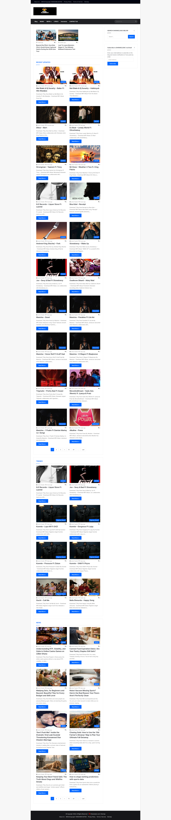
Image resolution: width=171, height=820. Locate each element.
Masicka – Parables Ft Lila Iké (82, 317)
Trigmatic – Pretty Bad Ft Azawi (49, 391)
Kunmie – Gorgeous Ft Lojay (81, 526)
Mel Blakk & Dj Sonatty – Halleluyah (84, 88)
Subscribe (113, 63)
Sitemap (86, 1)
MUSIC (42, 21)
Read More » (42, 102)
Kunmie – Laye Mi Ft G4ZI (47, 526)
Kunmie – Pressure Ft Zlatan (48, 563)
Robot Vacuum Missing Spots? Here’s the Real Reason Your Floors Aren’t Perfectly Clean (84, 693)
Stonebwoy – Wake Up (79, 243)
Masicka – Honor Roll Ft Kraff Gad (50, 354)
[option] (46, 41)
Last (83, 449)
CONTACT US (73, 21)
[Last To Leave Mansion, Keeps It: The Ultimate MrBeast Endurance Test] (68, 35)
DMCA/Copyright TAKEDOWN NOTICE (51, 1)
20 (73, 449)
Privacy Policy (67, 1)
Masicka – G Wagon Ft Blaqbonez (84, 354)
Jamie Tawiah (41, 86)
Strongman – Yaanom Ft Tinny (49, 167)
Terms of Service (78, 1)
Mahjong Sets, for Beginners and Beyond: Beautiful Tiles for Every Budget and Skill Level (50, 693)
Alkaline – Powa (76, 430)
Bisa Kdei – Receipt (78, 204)
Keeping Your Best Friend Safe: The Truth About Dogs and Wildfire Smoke (51, 779)
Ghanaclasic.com (95, 814)
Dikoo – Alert (41, 128)
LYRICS (56, 21)
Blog (36, 21)
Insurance (64, 21)
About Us (37, 1)
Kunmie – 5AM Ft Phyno (80, 563)
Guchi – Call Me (42, 600)
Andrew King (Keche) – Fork (48, 243)
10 (68, 449)
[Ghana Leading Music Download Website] (45, 11)
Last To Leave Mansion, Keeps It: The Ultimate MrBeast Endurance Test (66, 47)
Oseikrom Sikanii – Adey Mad (82, 280)
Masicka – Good (43, 317)
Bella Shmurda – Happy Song (82, 600)
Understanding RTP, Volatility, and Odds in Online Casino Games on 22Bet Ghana (51, 651)
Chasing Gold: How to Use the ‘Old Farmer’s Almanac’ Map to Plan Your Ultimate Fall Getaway (85, 734)
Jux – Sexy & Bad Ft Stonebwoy (49, 280)
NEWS (48, 21)
